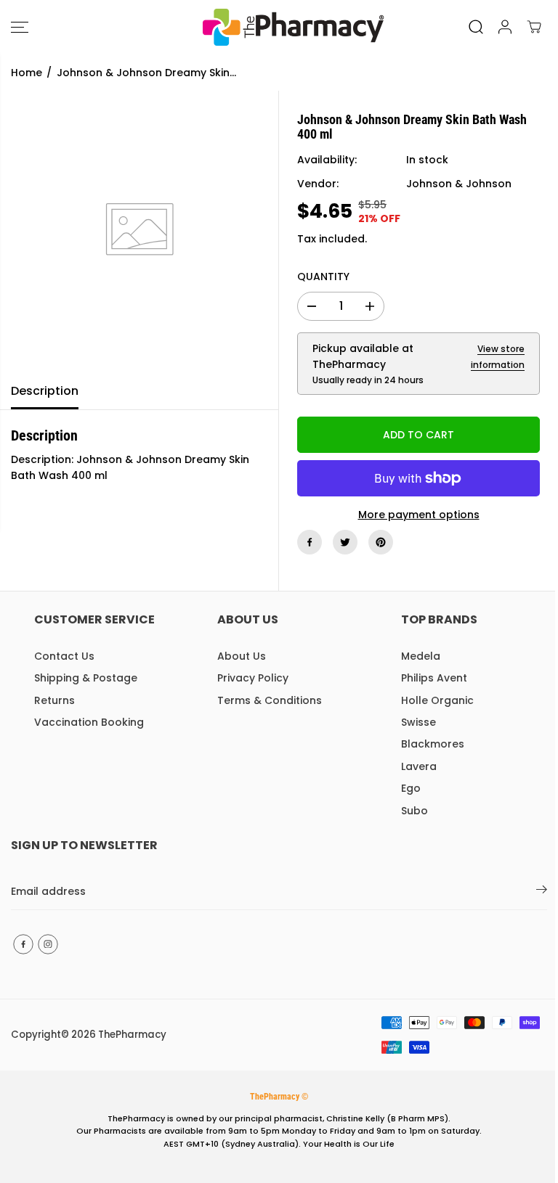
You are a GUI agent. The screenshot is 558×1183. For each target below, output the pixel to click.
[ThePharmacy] (275, 27)
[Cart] (534, 27)
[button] (19, 27)
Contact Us (64, 656)
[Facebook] (309, 542)
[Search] (476, 27)
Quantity (323, 276)
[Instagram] (48, 944)
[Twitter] (345, 542)
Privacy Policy (252, 678)
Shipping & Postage (85, 678)
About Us (241, 656)
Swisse (418, 722)
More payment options (419, 514)
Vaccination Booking (89, 722)
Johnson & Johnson (459, 183)
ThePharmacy (132, 1034)
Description (44, 390)
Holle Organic (437, 700)
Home (26, 72)
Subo (414, 810)
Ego (411, 788)
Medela (420, 656)
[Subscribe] (541, 892)
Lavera (419, 766)
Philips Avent (434, 678)
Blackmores (432, 744)
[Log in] (505, 27)
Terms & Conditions (269, 700)
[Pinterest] (380, 542)
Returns (54, 700)
